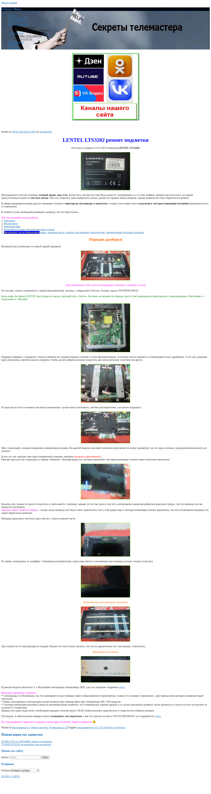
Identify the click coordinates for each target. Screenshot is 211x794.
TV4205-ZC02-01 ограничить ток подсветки (26, 744)
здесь (122, 687)
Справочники (15, 33)
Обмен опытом (38, 727)
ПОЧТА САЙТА (10, 776)
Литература (14, 48)
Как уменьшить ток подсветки (32, 30)
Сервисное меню (17, 21)
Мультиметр (11, 223)
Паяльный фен (12, 226)
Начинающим (15, 42)
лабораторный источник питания (125, 232)
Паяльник (9, 220)
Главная (12, 15)
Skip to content (9, 2)
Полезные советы (18, 24)
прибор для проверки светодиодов (85, 232)
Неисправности (17, 18)
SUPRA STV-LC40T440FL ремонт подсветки (26, 741)
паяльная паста (56, 232)
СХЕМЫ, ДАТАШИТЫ (28, 36)
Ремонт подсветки (25, 27)
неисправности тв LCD (90, 727)
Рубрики (6, 770)
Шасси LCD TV (23, 39)
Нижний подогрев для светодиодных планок (29, 229)
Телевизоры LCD (58, 727)
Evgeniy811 (46, 131)
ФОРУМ (13, 45)
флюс (43, 232)
